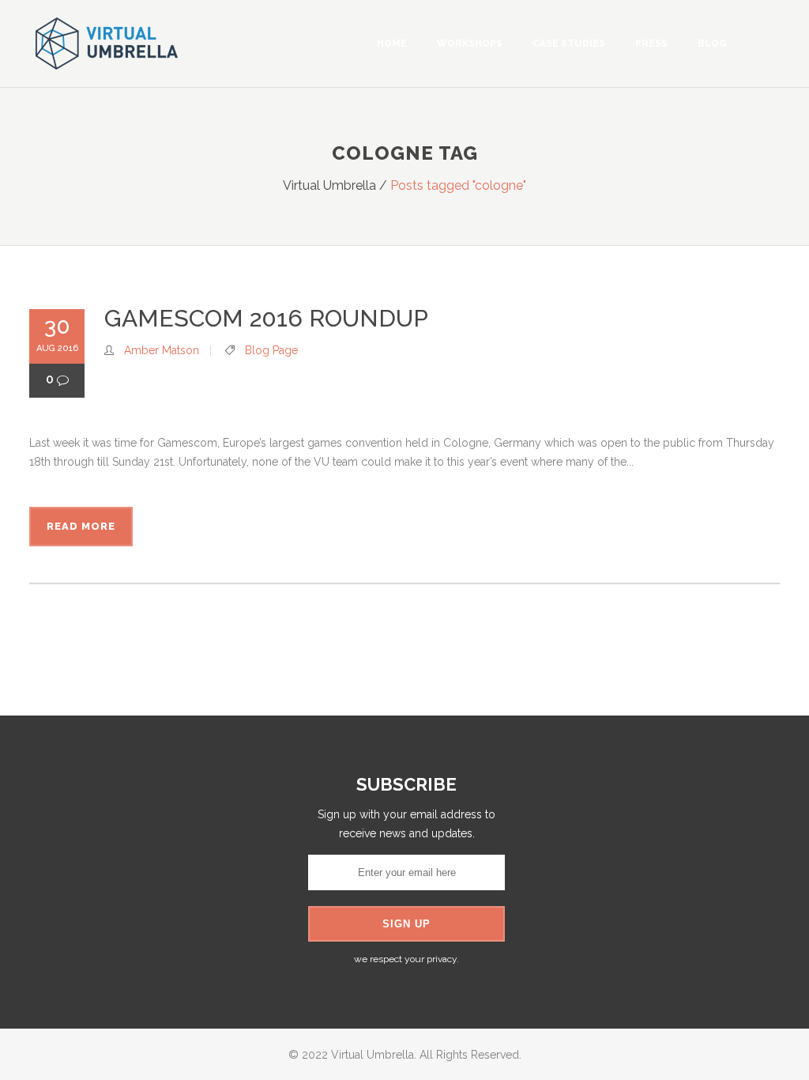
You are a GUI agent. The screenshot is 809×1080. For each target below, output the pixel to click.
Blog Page (271, 350)
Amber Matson (161, 350)
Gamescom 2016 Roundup (266, 318)
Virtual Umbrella (329, 185)
